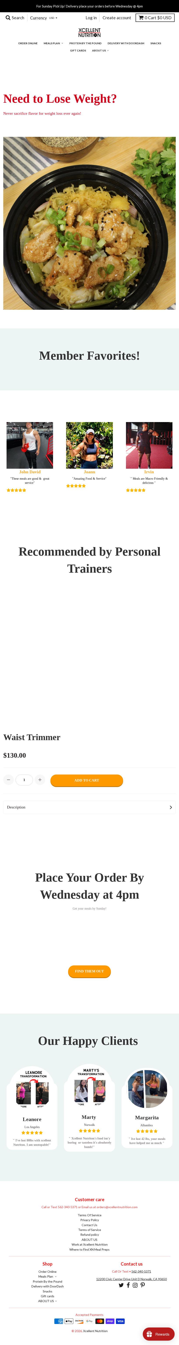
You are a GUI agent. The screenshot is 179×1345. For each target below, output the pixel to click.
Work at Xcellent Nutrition (90, 1244)
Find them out (89, 971)
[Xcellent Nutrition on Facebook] (128, 1285)
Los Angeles (32, 1127)
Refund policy (89, 1234)
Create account (117, 17)
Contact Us (89, 1225)
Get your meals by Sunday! (90, 908)
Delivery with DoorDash (47, 1286)
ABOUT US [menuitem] (99, 50)
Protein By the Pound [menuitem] (85, 43)
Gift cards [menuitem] (78, 50)
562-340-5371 (141, 1271)
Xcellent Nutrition (95, 1331)
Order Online (47, 1271)
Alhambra (146, 1125)
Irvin (149, 471)
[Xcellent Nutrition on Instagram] (135, 1285)
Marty (89, 1117)
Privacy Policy (89, 1220)
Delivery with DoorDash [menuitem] (126, 43)
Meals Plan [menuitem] (52, 43)
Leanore (32, 1119)
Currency (38, 17)
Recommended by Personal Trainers (90, 560)
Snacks (47, 1291)
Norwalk (89, 1125)
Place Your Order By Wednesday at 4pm (89, 886)
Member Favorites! (89, 355)
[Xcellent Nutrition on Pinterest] (143, 1285)
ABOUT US (89, 1239)
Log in (91, 17)
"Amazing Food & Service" (89, 478)
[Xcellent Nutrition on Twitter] (121, 1285)
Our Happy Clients (89, 1040)
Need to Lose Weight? (60, 98)
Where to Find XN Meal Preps (89, 1249)
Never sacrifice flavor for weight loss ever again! (42, 113)
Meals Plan (46, 1276)
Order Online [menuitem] (28, 43)
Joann (89, 471)
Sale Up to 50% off (27, 84)
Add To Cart (86, 780)
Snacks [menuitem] (155, 43)
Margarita (147, 1117)
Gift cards (47, 1296)
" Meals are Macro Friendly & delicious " (149, 481)
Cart (158, 17)
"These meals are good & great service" (29, 481)
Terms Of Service (90, 1215)
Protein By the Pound (47, 1281)
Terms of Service (89, 1230)
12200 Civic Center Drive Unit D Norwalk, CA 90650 (131, 1279)
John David (30, 471)
